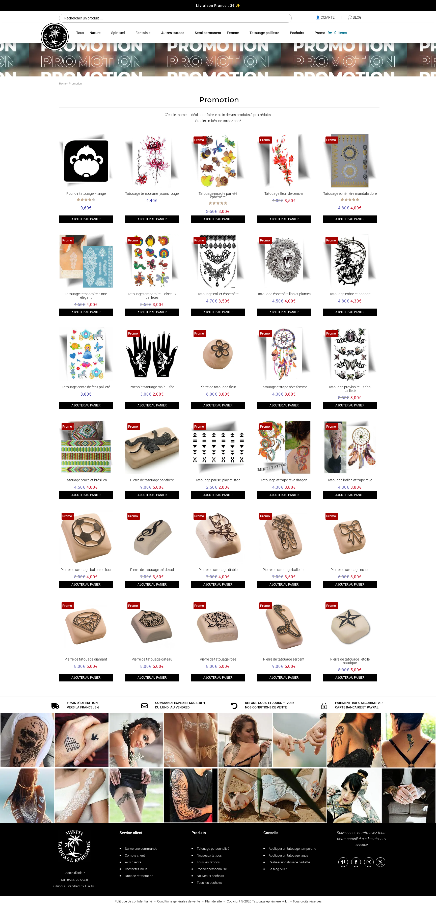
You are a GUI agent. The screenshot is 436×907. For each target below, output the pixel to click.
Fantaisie (143, 33)
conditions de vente (269, 707)
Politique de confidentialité (133, 901)
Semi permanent (208, 33)
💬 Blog (355, 17)
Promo (320, 33)
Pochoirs (297, 33)
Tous (80, 33)
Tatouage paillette (264, 33)
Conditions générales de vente (178, 901)
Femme (233, 33)
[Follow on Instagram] (369, 862)
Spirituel (118, 33)
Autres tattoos (172, 33)
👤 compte (325, 17)
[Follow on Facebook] (356, 862)
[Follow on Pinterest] (343, 862)
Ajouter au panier (85, 219)
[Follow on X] (380, 862)
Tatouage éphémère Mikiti (270, 901)
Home (63, 83)
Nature (95, 33)
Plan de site (213, 901)
